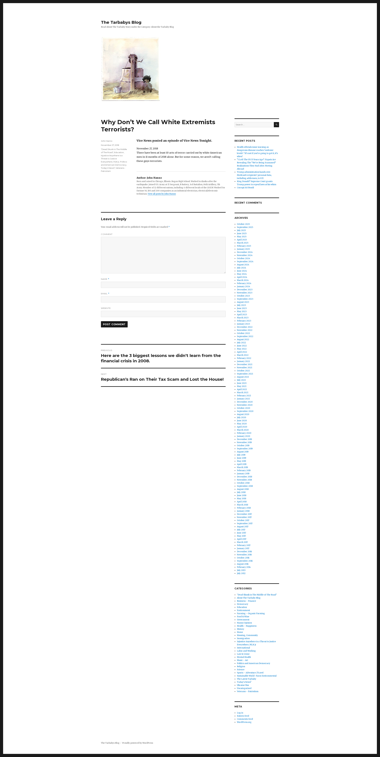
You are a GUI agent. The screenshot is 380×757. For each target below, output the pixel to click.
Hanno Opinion (244, 623)
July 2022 (241, 342)
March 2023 (242, 317)
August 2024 (243, 264)
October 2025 (243, 224)
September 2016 (245, 561)
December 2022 (244, 327)
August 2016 (242, 564)
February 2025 (244, 246)
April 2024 (242, 277)
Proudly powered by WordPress (137, 743)
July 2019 (241, 455)
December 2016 (244, 551)
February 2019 (244, 470)
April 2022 (242, 352)
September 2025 (245, 227)
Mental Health (244, 657)
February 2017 (243, 545)
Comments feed (245, 719)
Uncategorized (244, 688)
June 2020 (242, 420)
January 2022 (243, 361)
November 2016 (244, 554)
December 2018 (244, 476)
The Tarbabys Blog (121, 22)
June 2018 (241, 495)
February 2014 (244, 567)
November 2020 (244, 405)
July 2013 (241, 570)
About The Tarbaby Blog (249, 598)
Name (105, 279)
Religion (241, 666)
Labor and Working (246, 651)
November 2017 (244, 517)
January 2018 (243, 511)
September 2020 (245, 411)
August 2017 (242, 526)
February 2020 (244, 433)
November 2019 (244, 442)
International (243, 648)
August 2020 (243, 414)
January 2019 (243, 473)
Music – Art (242, 660)
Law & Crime (243, 654)
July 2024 (241, 268)
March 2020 (243, 430)
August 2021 (243, 377)
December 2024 (245, 252)
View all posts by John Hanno (162, 194)
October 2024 (243, 258)
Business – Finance (246, 601)
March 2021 (242, 392)
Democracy (242, 604)
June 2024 (242, 271)
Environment (243, 610)
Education (119, 152)
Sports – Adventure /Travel (250, 672)
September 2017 (244, 523)
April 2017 (241, 539)
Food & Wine (243, 616)
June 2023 (242, 308)
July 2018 (241, 492)
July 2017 (241, 529)
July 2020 (241, 417)
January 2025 (243, 249)
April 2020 (242, 427)
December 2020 (245, 402)
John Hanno (106, 141)
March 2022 (242, 355)
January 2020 (243, 436)
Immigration (243, 638)
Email (105, 293)
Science (240, 669)
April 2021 (242, 389)
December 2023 (244, 289)
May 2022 (242, 349)
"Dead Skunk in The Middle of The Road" (257, 595)
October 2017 (243, 520)
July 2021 (241, 380)
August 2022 (243, 339)
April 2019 (241, 464)
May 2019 (241, 461)
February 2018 (244, 508)
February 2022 (244, 358)
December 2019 (244, 439)
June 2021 (241, 383)
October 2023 (243, 296)
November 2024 (244, 255)
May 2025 (241, 236)
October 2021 (243, 370)
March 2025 (242, 243)
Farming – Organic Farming (251, 613)
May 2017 (241, 536)
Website (106, 308)
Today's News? (108, 168)
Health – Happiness (246, 626)
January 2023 (243, 324)
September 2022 (245, 336)
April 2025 (242, 239)
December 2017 (244, 514)
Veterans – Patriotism (247, 691)
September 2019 (245, 448)
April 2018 (242, 501)
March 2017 (242, 542)
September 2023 (245, 299)
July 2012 (241, 573)
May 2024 (242, 274)
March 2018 (242, 505)
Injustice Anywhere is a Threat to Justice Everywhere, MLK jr (111, 158)
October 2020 (243, 408)
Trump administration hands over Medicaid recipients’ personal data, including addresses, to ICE (254, 175)
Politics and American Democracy (253, 663)
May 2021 (241, 386)
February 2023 (244, 321)
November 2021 (244, 367)
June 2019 (241, 458)
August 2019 (242, 452)
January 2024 (243, 286)
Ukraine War (243, 685)
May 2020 (242, 423)
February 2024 (244, 283)
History (240, 629)
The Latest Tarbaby (246, 679)
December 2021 (244, 364)
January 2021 (243, 399)
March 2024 (243, 280)
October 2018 (243, 483)
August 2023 (243, 302)
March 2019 (242, 467)
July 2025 (241, 230)
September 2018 (245, 486)
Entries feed (243, 716)
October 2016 (243, 558)
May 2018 (241, 498)
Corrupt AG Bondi (245, 187)
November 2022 (244, 330)
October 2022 (243, 333)
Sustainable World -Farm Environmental (257, 676)
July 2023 (241, 305)
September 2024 (245, 261)
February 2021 (244, 395)
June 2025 (242, 233)
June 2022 (242, 345)
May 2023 (242, 311)
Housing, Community (247, 635)
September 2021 (245, 374)
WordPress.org (244, 722)
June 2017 (241, 533)
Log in (240, 713)
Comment (107, 234)
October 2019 (243, 445)
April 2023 (242, 314)
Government (243, 619)
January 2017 (243, 548)
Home (240, 632)
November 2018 (244, 480)
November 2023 (244, 292)
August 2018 (243, 489)
